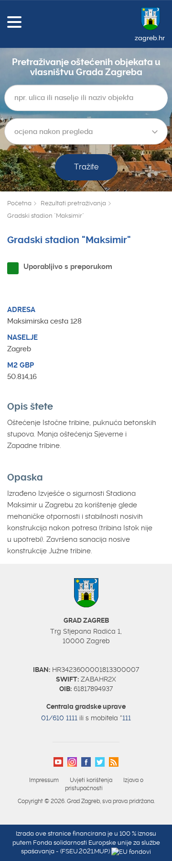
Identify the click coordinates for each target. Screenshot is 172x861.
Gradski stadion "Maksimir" (45, 215)
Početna (19, 203)
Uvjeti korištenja (91, 780)
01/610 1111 (59, 718)
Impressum (44, 780)
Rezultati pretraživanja (73, 203)
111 (126, 718)
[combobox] (86, 131)
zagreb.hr (150, 38)
